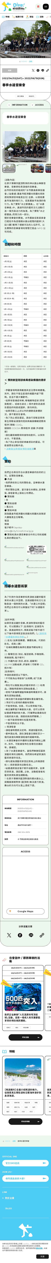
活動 (30, 61)
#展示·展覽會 (20, 96)
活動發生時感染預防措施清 (20, 449)
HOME (24, 61)
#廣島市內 (31, 96)
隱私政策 (39, 1248)
